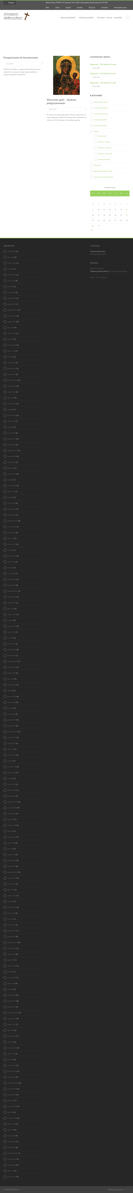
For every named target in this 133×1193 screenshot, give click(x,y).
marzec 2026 (11, 281)
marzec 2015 (11, 1054)
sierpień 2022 (11, 532)
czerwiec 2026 (11, 263)
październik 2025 (12, 310)
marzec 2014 (11, 1124)
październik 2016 (12, 942)
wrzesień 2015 (11, 1019)
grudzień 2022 (11, 509)
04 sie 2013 (52, 109)
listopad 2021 (11, 585)
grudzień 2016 (11, 931)
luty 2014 (10, 1130)
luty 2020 (10, 708)
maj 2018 (10, 831)
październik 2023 (12, 450)
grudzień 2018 (11, 790)
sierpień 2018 (11, 814)
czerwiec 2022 (11, 544)
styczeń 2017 (11, 925)
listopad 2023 (11, 445)
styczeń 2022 (11, 573)
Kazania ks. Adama (104, 142)
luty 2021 (10, 638)
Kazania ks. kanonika (104, 148)
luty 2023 (10, 497)
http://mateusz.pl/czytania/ (98, 254)
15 (126, 210)
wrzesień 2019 (11, 737)
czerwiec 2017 (11, 896)
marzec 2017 (11, 913)
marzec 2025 (11, 351)
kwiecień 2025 (11, 345)
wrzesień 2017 (11, 878)
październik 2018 (12, 802)
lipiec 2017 (10, 890)
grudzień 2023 (11, 439)
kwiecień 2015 (11, 1048)
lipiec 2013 (10, 1171)
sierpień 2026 (11, 251)
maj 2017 (10, 901)
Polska (97, 269)
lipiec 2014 (10, 1101)
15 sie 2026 (96, 77)
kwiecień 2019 (11, 767)
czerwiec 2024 (11, 404)
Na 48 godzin (113, 271)
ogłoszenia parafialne (68, 17)
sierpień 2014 (11, 1095)
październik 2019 (12, 732)
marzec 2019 (11, 773)
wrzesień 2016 (11, 948)
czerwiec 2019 (11, 755)
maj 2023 (10, 480)
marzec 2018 (11, 843)
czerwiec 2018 (11, 825)
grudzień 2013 (11, 1142)
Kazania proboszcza (104, 159)
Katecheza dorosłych (100, 125)
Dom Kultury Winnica (101, 108)
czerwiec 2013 (11, 1177)
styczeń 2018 (11, 855)
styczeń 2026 (11, 292)
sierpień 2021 (11, 603)
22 (126, 215)
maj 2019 (10, 761)
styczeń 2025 (11, 363)
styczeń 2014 (11, 1136)
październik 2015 (12, 1013)
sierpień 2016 (11, 954)
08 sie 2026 (96, 86)
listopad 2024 (11, 374)
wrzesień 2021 (11, 597)
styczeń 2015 (11, 1065)
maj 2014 (10, 1112)
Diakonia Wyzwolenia (101, 102)
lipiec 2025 (10, 327)
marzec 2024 (11, 421)
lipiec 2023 (10, 468)
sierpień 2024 (11, 392)
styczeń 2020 (11, 714)
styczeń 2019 (11, 784)
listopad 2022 (11, 515)
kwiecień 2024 (11, 415)
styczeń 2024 (11, 433)
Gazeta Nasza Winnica (101, 114)
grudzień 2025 (11, 298)
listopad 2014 (11, 1077)
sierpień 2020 (11, 673)
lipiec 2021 (10, 609)
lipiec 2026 (10, 257)
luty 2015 (10, 1060)
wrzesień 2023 (11, 456)
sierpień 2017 (11, 884)
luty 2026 (10, 286)
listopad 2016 (11, 937)
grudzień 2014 (11, 1071)
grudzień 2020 (11, 650)
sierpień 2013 (11, 1165)
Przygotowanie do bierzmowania (21, 57)
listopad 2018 (11, 796)
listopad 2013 (11, 1147)
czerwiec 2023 (11, 474)
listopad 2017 (11, 866)
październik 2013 (12, 1153)
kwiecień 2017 (11, 907)
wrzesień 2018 (11, 808)
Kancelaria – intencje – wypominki (109, 17)
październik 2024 (12, 380)
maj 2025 (10, 339)
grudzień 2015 (11, 1001)
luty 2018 (10, 849)
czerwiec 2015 (11, 1036)
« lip (91, 230)
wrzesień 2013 (11, 1159)
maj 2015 (10, 1042)
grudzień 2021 (11, 579)
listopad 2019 (11, 726)
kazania (96, 131)
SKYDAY (126, 1190)
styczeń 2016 (11, 995)
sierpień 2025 (11, 322)
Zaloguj (11, 3)
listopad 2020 (11, 655)
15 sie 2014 (9, 64)
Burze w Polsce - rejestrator (98, 277)
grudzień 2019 (11, 720)
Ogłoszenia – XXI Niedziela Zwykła (103, 64)
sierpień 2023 (11, 462)
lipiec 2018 (10, 819)
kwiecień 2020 (11, 696)
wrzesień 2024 (11, 386)
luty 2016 (10, 989)
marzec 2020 (11, 702)
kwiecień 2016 (11, 978)
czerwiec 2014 (11, 1106)
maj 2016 (10, 972)
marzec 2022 (11, 562)
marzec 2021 (11, 632)
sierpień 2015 (11, 1024)
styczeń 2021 (11, 644)
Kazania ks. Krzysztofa (105, 153)
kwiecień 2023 (11, 486)
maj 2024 (10, 409)
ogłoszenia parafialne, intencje (103, 171)
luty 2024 (10, 427)
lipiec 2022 (10, 538)
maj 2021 (10, 620)
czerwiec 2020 (11, 685)
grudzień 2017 (11, 860)
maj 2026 (10, 269)
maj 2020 (10, 691)
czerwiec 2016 (11, 966)
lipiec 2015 (10, 1030)
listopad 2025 (11, 304)
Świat (101, 269)
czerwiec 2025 (11, 333)
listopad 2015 (11, 1007)
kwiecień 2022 (11, 556)
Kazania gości (102, 136)
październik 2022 (12, 521)
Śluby (47, 7)
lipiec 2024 (10, 398)
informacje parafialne (86, 17)
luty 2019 (10, 778)
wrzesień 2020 (11, 667)
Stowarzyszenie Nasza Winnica (103, 177)
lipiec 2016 (10, 960)
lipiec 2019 (10, 749)
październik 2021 (12, 591)
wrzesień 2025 (11, 316)
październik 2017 (12, 872)
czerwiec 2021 (11, 614)
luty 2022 (10, 568)
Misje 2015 (97, 165)
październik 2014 (12, 1083)
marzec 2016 (11, 983)
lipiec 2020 (10, 679)
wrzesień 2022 (11, 527)
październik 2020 (12, 661)
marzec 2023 (11, 491)
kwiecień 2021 (11, 626)
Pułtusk (92, 269)
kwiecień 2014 (11, 1118)
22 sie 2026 (96, 68)
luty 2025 (10, 357)
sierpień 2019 (11, 743)
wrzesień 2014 (11, 1089)
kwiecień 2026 (11, 275)
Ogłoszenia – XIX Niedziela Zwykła (103, 83)
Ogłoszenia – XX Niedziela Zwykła (103, 73)
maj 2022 (10, 550)
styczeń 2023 (11, 503)
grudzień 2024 (11, 368)
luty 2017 (10, 919)
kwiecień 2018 (11, 837)
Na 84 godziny (122, 271)
